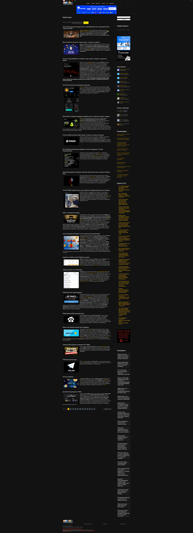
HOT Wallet (82, 86)
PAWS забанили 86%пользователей (73, 313)
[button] (88, 3)
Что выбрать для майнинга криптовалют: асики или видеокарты (122, 175)
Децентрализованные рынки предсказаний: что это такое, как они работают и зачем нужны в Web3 (124, 269)
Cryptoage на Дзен (123, 85)
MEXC (81, 381)
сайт (99, 223)
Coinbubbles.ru (122, 93)
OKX (120, 114)
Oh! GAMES (92, 176)
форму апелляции (87, 296)
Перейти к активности (84, 281)
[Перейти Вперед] (92, 409)
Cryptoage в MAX (122, 69)
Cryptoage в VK (122, 89)
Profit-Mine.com (122, 97)
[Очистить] (87, 23)
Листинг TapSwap (68, 376)
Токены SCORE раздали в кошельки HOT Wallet (76, 344)
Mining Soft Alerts (122, 81)
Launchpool (96, 265)
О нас (70, 523)
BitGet (106, 381)
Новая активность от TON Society (72, 270)
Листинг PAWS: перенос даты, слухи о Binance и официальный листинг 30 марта (86, 190)
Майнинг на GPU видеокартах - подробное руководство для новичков (123, 154)
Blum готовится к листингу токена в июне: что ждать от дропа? (81, 42)
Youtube (104, 384)
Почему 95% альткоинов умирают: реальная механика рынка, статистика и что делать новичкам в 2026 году (124, 262)
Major (90, 330)
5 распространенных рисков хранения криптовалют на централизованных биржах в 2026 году (123, 202)
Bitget (107, 379)
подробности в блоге (97, 155)
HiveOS (120, 123)
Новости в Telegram (123, 77)
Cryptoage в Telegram (123, 73)
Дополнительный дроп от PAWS (72, 392)
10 (89, 409)
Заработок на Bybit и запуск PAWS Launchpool (76, 257)
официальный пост (84, 238)
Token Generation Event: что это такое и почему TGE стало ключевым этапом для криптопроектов (124, 284)
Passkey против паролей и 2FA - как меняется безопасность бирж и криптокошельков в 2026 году (124, 225)
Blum (100, 152)
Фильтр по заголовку (67, 22)
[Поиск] (85, 23)
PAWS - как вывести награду (71, 212)
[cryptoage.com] (68, 3)
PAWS (96, 294)
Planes (83, 361)
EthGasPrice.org (122, 101)
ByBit (120, 110)
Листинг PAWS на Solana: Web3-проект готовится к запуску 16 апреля (83, 135)
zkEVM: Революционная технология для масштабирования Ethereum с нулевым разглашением (124, 276)
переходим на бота (92, 272)
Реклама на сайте (123, 523)
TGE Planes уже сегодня (70, 359)
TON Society (96, 280)
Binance (108, 196)
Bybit (82, 265)
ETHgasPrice (105, 523)
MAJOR (96, 338)
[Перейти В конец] (95, 409)
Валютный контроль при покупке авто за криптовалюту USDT (124, 244)
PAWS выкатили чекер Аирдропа (72, 292)
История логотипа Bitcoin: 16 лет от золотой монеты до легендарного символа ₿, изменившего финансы (124, 239)
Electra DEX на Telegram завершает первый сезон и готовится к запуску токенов (86, 116)
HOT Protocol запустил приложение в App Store (76, 85)
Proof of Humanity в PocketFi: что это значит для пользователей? (81, 233)
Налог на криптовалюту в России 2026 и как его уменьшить (124, 249)
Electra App (82, 121)
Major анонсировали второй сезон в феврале (76, 327)
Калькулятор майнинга (88, 523)
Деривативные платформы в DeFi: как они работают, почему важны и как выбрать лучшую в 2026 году (124, 218)
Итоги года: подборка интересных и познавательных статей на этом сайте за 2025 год (124, 297)
